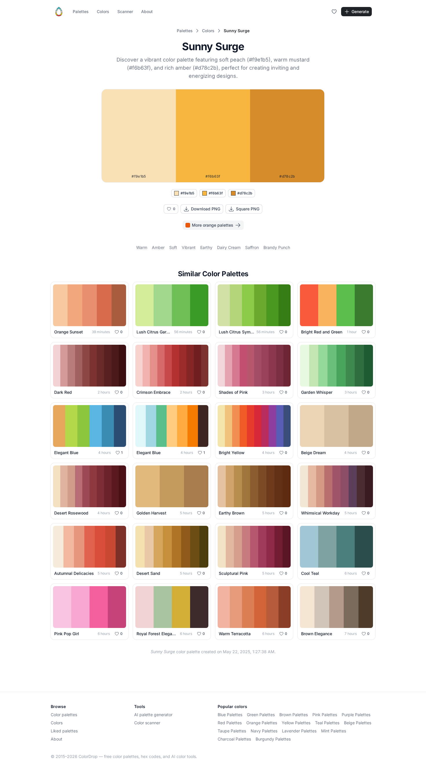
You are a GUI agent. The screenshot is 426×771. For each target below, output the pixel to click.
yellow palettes (296, 722)
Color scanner (147, 722)
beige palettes (357, 722)
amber (158, 247)
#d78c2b (244, 193)
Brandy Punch (276, 247)
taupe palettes (232, 730)
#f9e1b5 (187, 193)
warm (141, 247)
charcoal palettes (234, 738)
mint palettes (333, 730)
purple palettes (356, 714)
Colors (103, 11)
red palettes (230, 722)
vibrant (189, 247)
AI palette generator (153, 714)
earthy (206, 247)
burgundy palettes (273, 738)
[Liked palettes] (334, 11)
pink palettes (324, 714)
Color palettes (64, 714)
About (147, 11)
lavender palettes (299, 730)
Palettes (81, 11)
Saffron (252, 247)
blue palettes (230, 714)
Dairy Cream (229, 247)
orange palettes (261, 722)
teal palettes (327, 722)
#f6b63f (216, 193)
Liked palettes (64, 730)
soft (173, 247)
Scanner (125, 11)
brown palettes (293, 714)
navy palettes (264, 730)
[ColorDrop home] (58, 11)
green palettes (261, 714)
